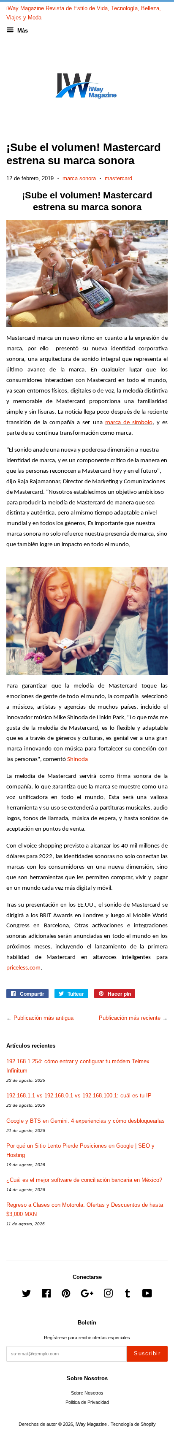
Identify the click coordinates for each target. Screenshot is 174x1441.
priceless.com (23, 968)
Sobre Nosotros (87, 1392)
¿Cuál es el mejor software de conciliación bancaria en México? (84, 1180)
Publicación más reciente (129, 1018)
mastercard (118, 178)
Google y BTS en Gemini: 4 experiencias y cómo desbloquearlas (85, 1121)
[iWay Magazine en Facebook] (46, 1295)
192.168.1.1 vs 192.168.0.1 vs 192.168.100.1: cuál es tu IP (79, 1095)
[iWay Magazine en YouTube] (147, 1295)
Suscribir (147, 1353)
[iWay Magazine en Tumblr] (127, 1295)
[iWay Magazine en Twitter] (26, 1295)
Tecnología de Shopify (133, 1424)
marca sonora (79, 178)
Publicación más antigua (43, 1018)
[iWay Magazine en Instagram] (108, 1295)
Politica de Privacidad (87, 1402)
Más (22, 30)
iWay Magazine (92, 1424)
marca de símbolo (128, 423)
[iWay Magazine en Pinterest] (66, 1295)
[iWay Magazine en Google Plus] (87, 1295)
